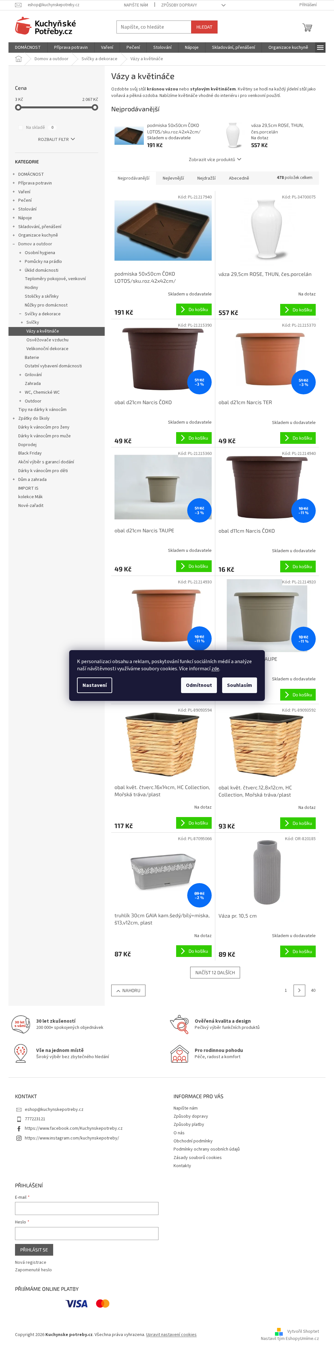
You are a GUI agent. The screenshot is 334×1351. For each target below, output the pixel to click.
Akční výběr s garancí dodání (46, 462)
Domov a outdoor (35, 244)
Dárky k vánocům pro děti (43, 471)
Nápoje (25, 218)
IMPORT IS (28, 488)
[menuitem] (27, 47)
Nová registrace (30, 1263)
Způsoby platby (189, 1124)
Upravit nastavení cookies (171, 1334)
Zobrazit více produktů (212, 159)
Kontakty (182, 1166)
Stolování (27, 209)
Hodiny (31, 287)
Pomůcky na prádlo (43, 261)
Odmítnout (199, 685)
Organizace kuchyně (38, 235)
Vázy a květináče (42, 331)
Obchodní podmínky (193, 1141)
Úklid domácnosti (41, 270)
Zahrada (33, 383)
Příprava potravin (35, 183)
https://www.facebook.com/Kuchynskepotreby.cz (74, 1128)
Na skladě (39, 127)
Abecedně (239, 178)
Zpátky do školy (34, 418)
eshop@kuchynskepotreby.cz (54, 1109)
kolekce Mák (30, 497)
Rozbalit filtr (53, 139)
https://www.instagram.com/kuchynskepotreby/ (72, 1138)
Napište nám (136, 5)
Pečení (25, 200)
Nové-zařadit (30, 505)
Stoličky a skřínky (42, 296)
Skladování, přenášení (39, 227)
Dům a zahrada (32, 479)
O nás (179, 1133)
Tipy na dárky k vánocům (42, 409)
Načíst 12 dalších (215, 972)
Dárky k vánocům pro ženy (43, 427)
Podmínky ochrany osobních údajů (207, 1149)
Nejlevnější (173, 178)
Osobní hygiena (40, 253)
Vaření (24, 192)
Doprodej (27, 445)
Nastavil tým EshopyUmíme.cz (290, 1338)
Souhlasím (239, 685)
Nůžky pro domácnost (46, 305)
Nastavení (95, 685)
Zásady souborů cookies (198, 1157)
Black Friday (30, 453)
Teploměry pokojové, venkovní (55, 279)
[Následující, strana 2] (299, 990)
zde (215, 668)
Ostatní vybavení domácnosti (53, 366)
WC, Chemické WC (42, 392)
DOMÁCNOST (31, 174)
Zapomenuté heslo (33, 1270)
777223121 (35, 1119)
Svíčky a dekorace (43, 314)
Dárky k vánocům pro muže (44, 436)
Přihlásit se (34, 1249)
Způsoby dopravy (179, 5)
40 (313, 990)
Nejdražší (206, 178)
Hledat (204, 27)
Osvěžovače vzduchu (47, 340)
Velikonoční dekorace (47, 349)
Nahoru (131, 990)
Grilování (33, 375)
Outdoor (33, 401)
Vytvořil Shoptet (303, 1331)
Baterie (32, 357)
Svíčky (32, 322)
